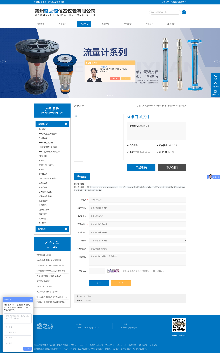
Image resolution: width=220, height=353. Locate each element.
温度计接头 (43, 219)
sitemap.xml (121, 345)
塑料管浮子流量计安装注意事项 (49, 260)
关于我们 (62, 24)
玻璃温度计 (43, 170)
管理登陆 (153, 345)
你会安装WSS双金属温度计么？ (49, 276)
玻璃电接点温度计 (46, 196)
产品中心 (84, 24)
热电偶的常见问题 (44, 255)
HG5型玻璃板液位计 (44, 281)
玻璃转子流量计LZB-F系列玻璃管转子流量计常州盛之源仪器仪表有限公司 (52, 302)
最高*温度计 (43, 214)
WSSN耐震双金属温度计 (48, 147)
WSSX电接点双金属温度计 (49, 152)
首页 (141, 106)
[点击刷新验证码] (113, 271)
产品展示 (148, 106)
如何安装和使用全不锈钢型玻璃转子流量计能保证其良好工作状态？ (52, 297)
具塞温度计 (88, 301)
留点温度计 (43, 201)
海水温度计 (43, 223)
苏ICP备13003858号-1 (105, 345)
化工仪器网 (142, 345)
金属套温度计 (44, 183)
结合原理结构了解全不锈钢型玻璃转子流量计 (52, 265)
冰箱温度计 (43, 205)
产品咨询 (141, 167)
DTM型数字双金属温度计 (49, 178)
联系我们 (182, 2)
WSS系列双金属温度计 (48, 134)
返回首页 (165, 2)
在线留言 (174, 2)
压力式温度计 (44, 174)
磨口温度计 (43, 129)
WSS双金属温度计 (46, 143)
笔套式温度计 (44, 187)
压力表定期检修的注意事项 (47, 292)
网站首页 (40, 24)
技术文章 (128, 24)
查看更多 (42, 229)
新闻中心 (106, 24)
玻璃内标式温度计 (46, 192)
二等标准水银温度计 (47, 165)
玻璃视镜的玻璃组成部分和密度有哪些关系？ (52, 271)
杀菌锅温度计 (44, 210)
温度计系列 (43, 124)
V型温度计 (43, 156)
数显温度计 (43, 161)
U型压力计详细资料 (44, 286)
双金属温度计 (44, 138)
